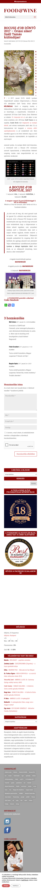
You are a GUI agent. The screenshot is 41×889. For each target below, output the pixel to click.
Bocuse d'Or (26, 41)
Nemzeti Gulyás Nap (30, 793)
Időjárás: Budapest (10, 635)
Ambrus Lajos (8, 772)
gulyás (12, 783)
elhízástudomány (9, 779)
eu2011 (22, 779)
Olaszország (16, 797)
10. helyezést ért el (18, 117)
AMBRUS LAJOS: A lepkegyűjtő (20, 698)
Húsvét (17, 786)
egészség (28, 775)
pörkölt (28, 797)
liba (10, 790)
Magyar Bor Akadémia (18, 790)
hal (24, 783)
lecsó (34, 786)
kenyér (29, 786)
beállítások (24, 880)
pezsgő (22, 797)
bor (5, 775)
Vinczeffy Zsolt (9, 680)
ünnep (17, 804)
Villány (30, 800)
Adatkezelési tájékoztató (12, 814)
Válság (6, 804)
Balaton (15, 772)
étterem (12, 804)
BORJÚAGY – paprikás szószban (20, 660)
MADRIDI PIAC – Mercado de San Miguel (21, 670)
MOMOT (21, 793)
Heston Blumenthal (9, 786)
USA (21, 800)
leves (6, 790)
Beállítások (16, 885)
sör (13, 800)
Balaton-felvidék (23, 772)
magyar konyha (29, 790)
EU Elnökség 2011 (30, 779)
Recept (33, 797)
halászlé (29, 783)
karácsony (23, 786)
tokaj (17, 800)
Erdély (16, 779)
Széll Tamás (8, 800)
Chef (31, 41)
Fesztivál (7, 783)
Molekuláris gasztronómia (11, 793)
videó (25, 800)
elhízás (34, 775)
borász (10, 775)
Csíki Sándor (11, 41)
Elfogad (6, 885)
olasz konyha (8, 797)
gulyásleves (19, 783)
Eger (23, 775)
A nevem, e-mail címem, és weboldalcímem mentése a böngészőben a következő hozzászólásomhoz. (19, 435)
